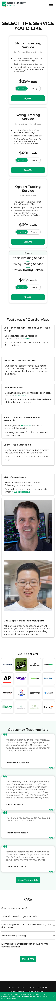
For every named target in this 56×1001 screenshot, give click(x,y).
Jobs (32, 987)
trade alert (20, 395)
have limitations (21, 492)
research (26, 425)
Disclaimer (42, 987)
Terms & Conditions (36, 992)
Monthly (22, 88)
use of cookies (10, 998)
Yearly (34, 88)
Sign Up (28, 98)
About (11, 987)
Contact (22, 987)
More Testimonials (28, 880)
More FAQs (28, 959)
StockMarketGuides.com (28, 996)
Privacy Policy (17, 992)
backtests (28, 338)
